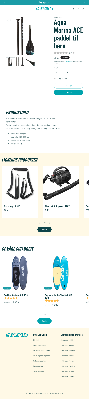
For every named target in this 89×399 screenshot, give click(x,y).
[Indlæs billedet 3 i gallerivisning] (30, 61)
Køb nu (68, 92)
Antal (56, 68)
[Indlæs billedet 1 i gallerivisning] (10, 61)
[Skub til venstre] (39, 223)
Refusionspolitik (39, 361)
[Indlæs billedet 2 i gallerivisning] (20, 61)
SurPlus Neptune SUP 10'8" (16, 295)
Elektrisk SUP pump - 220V (57, 206)
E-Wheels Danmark (68, 345)
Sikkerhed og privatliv (41, 350)
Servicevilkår (38, 366)
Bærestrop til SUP (12, 206)
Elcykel (36, 340)
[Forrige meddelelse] (4, 2)
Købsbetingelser (39, 345)
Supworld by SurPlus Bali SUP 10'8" (58, 296)
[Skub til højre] (49, 223)
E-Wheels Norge (67, 356)
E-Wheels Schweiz (67, 371)
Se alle (44, 229)
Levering (68, 61)
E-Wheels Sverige (67, 350)
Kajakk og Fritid (66, 340)
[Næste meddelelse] (84, 2)
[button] (4, 8)
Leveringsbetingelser (41, 356)
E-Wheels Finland (67, 361)
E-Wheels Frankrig (67, 366)
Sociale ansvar (38, 371)
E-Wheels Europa (67, 377)
